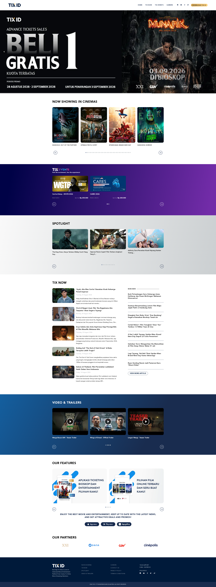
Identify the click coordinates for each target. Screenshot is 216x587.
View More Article (138, 373)
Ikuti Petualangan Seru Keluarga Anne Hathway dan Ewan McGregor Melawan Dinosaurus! (144, 296)
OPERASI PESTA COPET (89, 145)
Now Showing (86, 565)
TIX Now (148, 5)
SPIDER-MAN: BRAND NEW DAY (120, 145)
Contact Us (115, 568)
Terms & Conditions (118, 573)
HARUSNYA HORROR (144, 145)
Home (140, 5)
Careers (170, 5)
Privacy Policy (116, 570)
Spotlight (85, 570)
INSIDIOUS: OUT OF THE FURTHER (64, 145)
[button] (55, 153)
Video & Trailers (87, 573)
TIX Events (159, 5)
